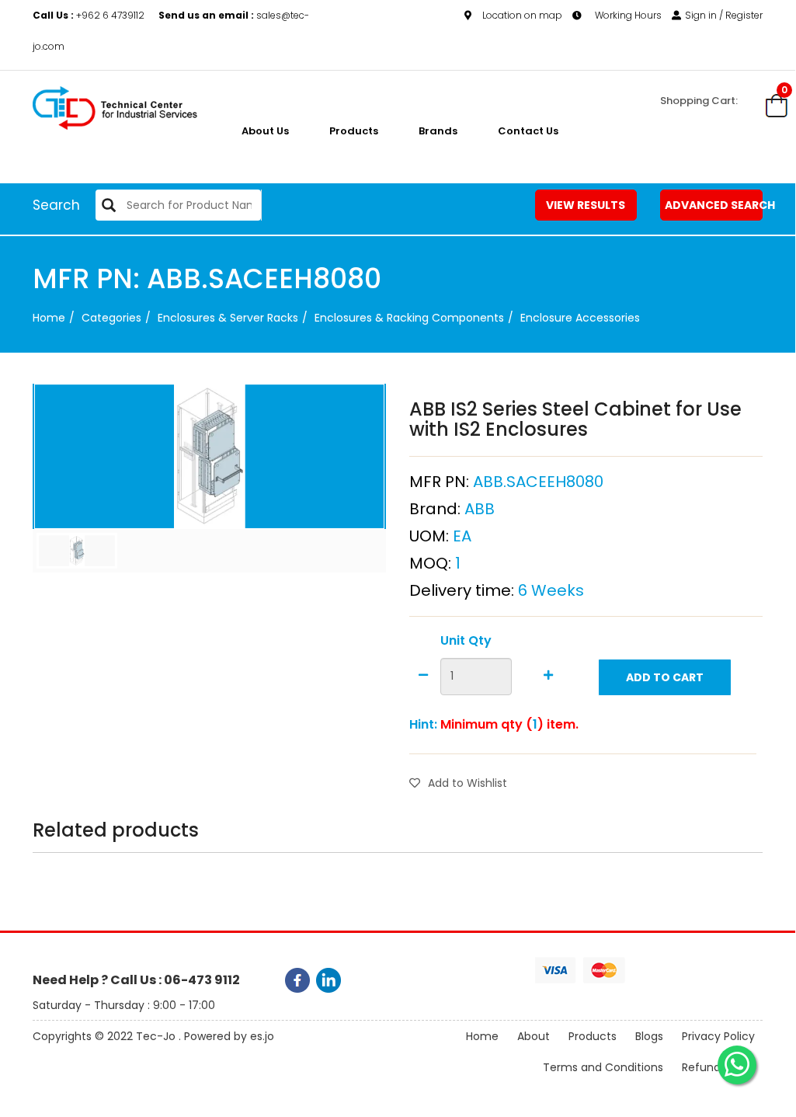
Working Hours (627, 15)
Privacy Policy (718, 1036)
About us (265, 131)
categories (111, 317)
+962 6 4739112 (90, 15)
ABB (479, 509)
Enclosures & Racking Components (409, 317)
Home (49, 317)
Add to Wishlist (467, 783)
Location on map (522, 15)
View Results (585, 205)
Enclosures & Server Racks (228, 317)
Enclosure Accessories (580, 317)
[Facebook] (297, 980)
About (533, 1036)
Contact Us (528, 131)
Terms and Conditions (603, 1067)
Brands (438, 131)
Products (353, 131)
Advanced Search (714, 205)
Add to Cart (665, 677)
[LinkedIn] (328, 980)
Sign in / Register (724, 15)
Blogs (649, 1036)
